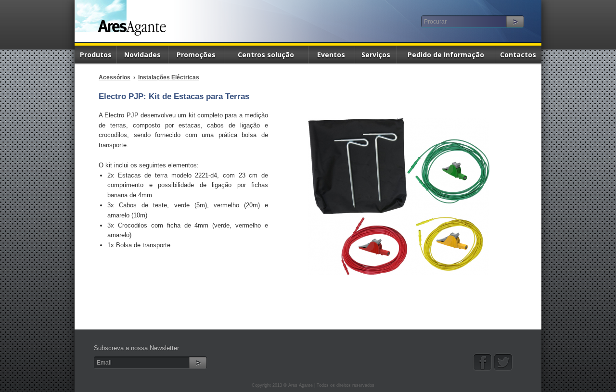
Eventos (331, 54)
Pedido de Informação (446, 54)
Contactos (518, 54)
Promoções (196, 54)
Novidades (142, 54)
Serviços (375, 54)
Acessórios (114, 77)
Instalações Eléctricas (168, 77)
